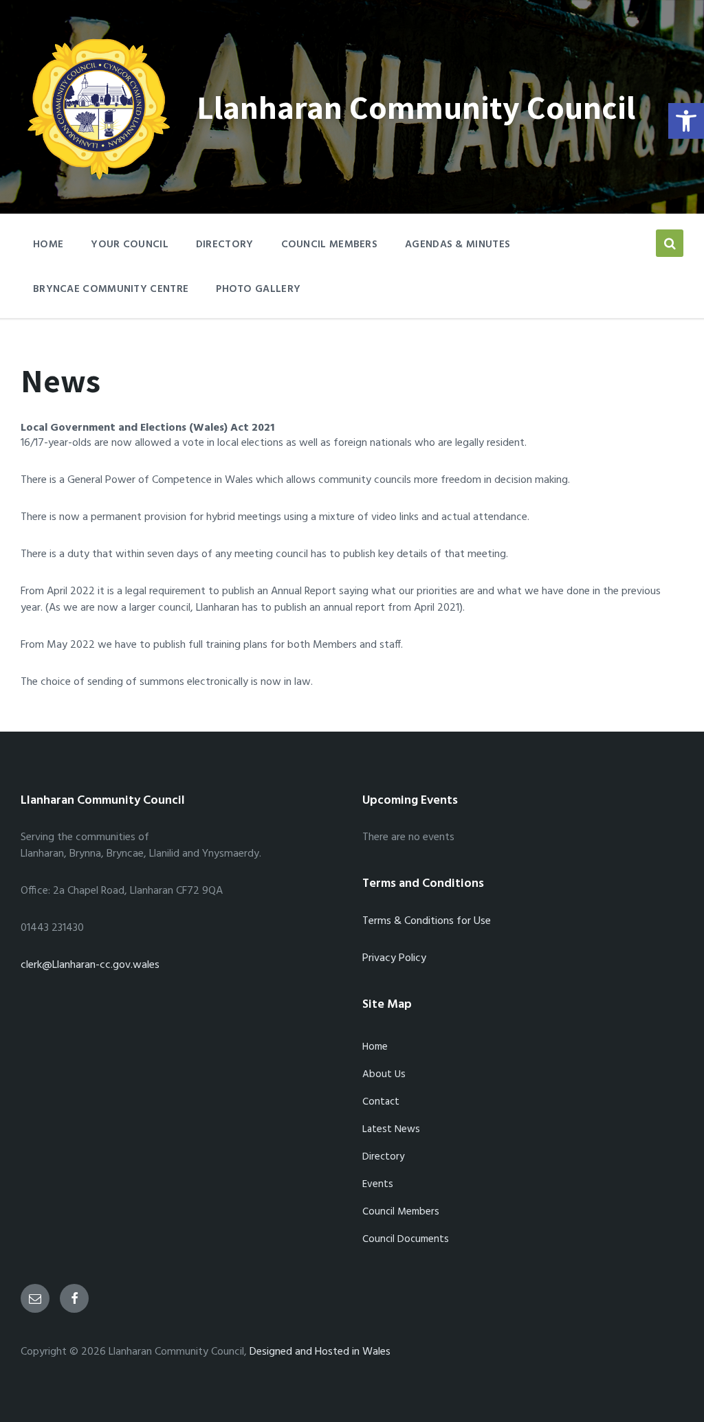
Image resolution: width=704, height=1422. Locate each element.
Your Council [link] (129, 244)
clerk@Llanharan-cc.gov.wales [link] (90, 965)
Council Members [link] (329, 244)
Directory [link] (225, 244)
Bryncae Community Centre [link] (110, 289)
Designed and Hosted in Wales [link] (320, 1352)
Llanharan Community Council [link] (416, 106)
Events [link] (377, 1184)
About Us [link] (384, 1074)
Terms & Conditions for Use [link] (426, 921)
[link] (686, 121)
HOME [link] (48, 244)
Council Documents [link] (405, 1239)
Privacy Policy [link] (394, 958)
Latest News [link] (391, 1129)
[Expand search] (669, 243)
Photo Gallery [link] (258, 289)
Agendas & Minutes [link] (457, 244)
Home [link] (375, 1047)
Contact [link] (380, 1102)
